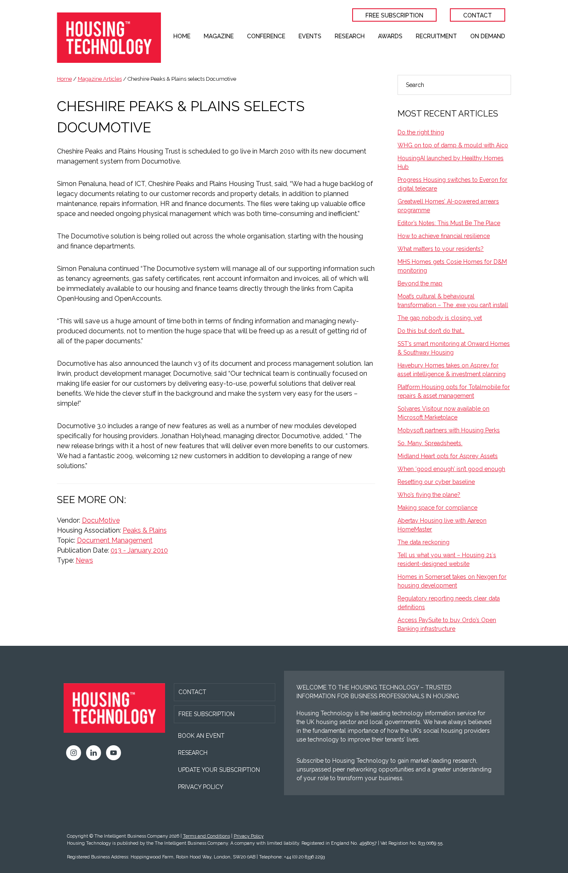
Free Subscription (206, 714)
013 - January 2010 (139, 550)
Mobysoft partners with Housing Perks (449, 430)
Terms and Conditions (206, 836)
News (84, 560)
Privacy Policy (200, 787)
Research (192, 752)
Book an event (201, 735)
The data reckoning (423, 542)
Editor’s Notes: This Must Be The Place (449, 223)
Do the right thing (421, 132)
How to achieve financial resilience (444, 236)
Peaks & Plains (145, 530)
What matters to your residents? (441, 249)
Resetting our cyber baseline (436, 482)
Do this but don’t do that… (431, 330)
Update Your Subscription (219, 769)
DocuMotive (101, 520)
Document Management (115, 540)
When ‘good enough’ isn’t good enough (451, 469)
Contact (192, 692)
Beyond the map (420, 283)
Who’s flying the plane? (429, 494)
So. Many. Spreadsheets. (430, 443)
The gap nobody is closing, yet (440, 318)
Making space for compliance (437, 507)
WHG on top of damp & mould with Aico (453, 145)
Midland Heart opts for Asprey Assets (448, 456)
